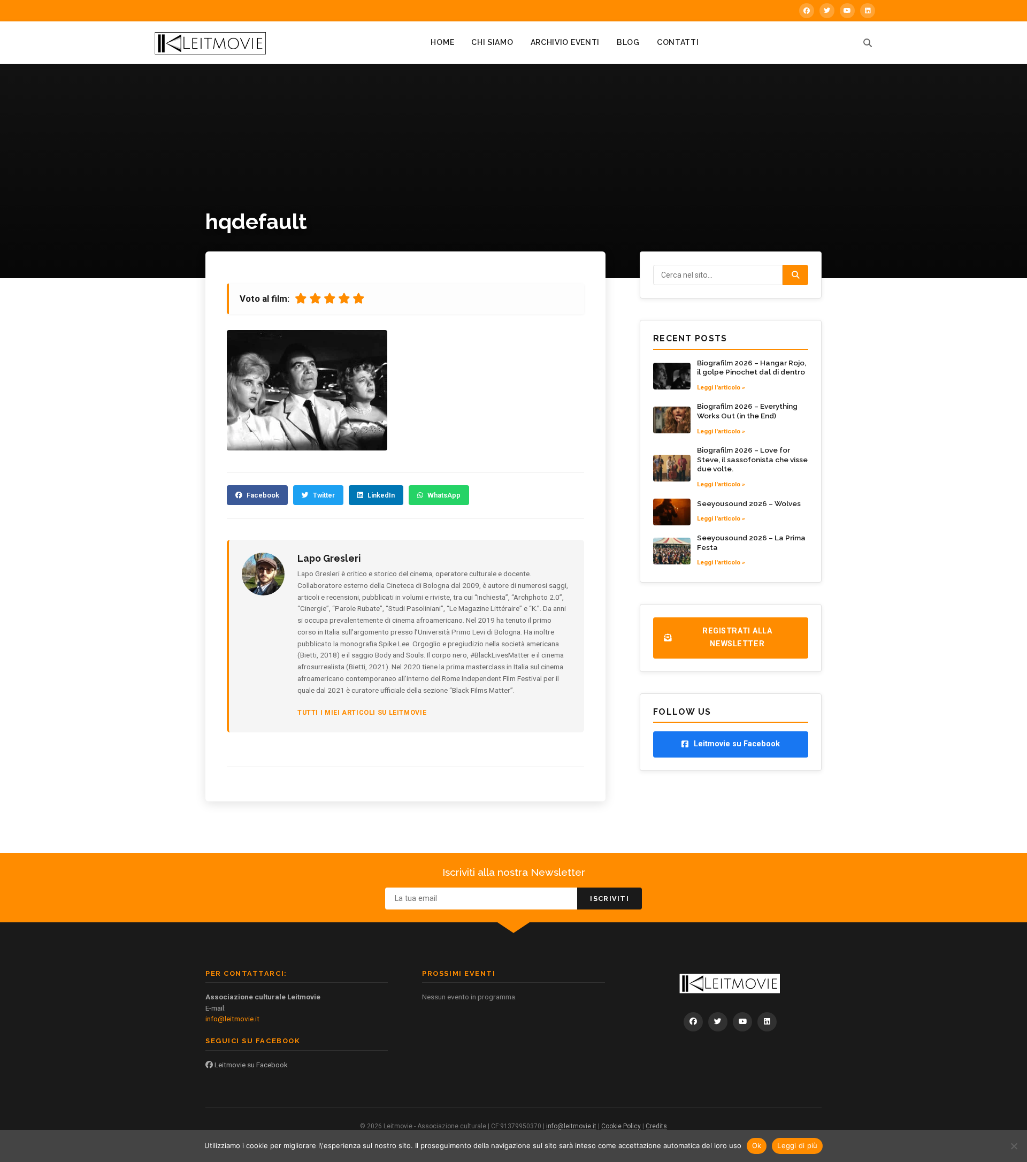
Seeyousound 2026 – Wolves (749, 503)
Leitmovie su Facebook (250, 1064)
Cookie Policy (621, 1126)
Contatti (678, 42)
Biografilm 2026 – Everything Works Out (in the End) (747, 411)
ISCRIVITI (609, 899)
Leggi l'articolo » (721, 387)
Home (442, 42)
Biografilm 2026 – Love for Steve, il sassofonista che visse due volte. (752, 459)
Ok (757, 1145)
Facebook (263, 495)
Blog (628, 42)
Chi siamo (492, 42)
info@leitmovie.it (232, 1018)
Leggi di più (797, 1145)
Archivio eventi (565, 42)
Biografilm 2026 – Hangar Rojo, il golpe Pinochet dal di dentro (751, 367)
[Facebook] (806, 10)
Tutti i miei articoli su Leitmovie (361, 712)
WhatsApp (444, 495)
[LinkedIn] (867, 10)
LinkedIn (381, 495)
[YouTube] (847, 10)
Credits (656, 1126)
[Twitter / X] (826, 10)
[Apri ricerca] (867, 42)
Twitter (324, 495)
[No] (1013, 1146)
